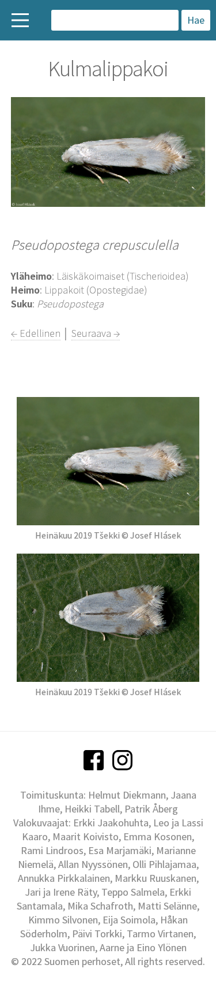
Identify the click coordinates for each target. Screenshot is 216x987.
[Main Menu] (20, 20)
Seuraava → (95, 333)
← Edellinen (35, 333)
